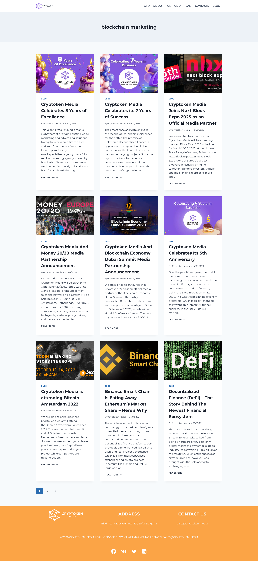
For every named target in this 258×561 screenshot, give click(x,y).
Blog (44, 99)
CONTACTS (202, 5)
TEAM (188, 5)
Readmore (49, 177)
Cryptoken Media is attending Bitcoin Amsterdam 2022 (62, 398)
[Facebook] (114, 551)
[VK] (124, 551)
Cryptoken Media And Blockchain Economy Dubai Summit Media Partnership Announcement (128, 259)
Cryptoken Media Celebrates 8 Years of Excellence (64, 110)
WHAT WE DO (152, 5)
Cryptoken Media (53, 123)
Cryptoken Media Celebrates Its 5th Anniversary (188, 253)
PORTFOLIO (173, 5)
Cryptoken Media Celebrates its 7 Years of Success (128, 110)
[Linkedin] (144, 551)
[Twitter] (134, 551)
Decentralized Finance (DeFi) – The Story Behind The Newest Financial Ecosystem (191, 404)
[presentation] (65, 73)
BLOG (216, 5)
